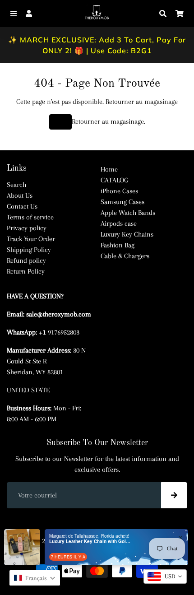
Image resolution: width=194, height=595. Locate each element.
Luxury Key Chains (127, 234)
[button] (34, 578)
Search (16, 185)
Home (109, 169)
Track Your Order (31, 239)
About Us (19, 195)
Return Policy (26, 271)
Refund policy (26, 260)
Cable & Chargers (125, 256)
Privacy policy (26, 228)
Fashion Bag (117, 245)
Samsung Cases (122, 202)
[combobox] (165, 576)
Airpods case (119, 223)
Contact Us (22, 206)
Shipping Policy (29, 250)
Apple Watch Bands (128, 213)
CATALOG (114, 180)
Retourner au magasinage (142, 102)
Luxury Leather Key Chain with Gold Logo (89, 541)
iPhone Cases (119, 191)
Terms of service (30, 217)
